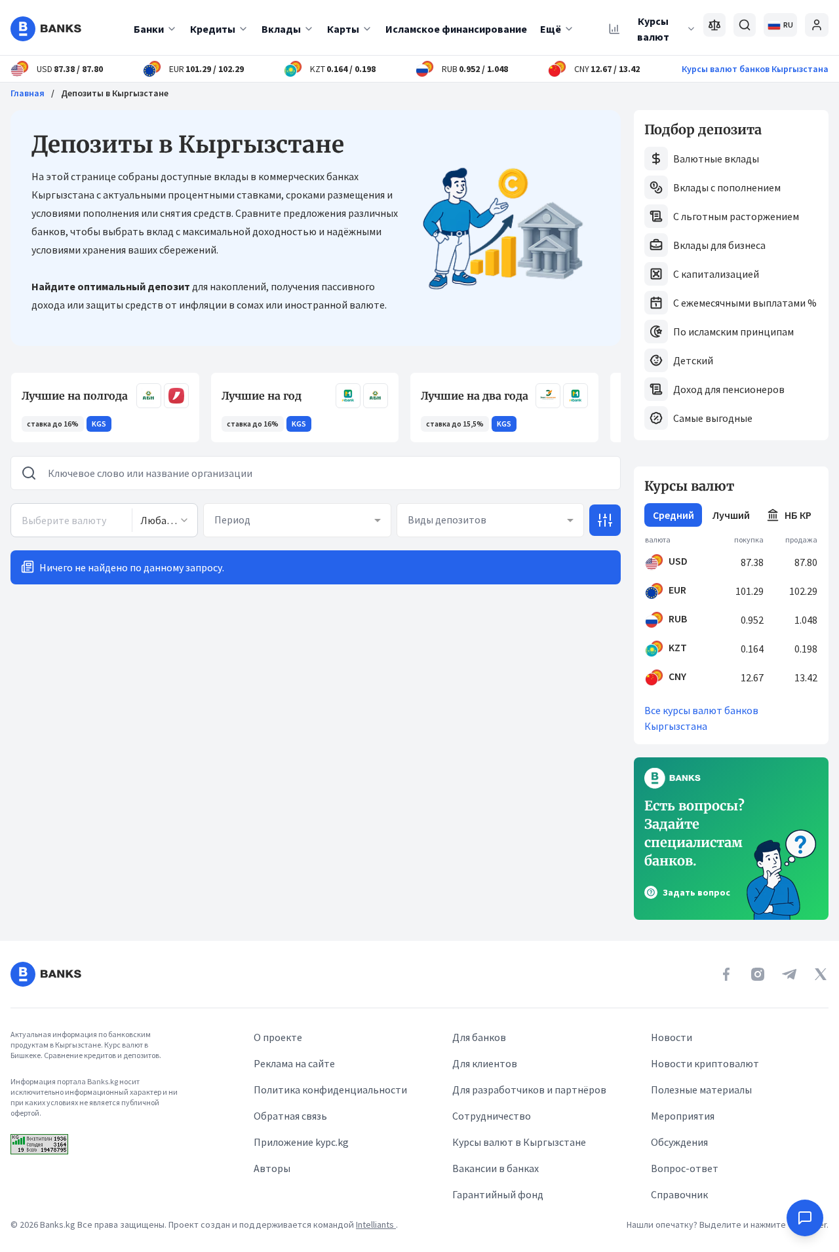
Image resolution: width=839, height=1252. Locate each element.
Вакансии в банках (495, 1168)
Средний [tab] (673, 515)
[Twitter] (821, 974)
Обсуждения (679, 1141)
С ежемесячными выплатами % (745, 302)
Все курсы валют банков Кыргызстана (701, 718)
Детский (693, 360)
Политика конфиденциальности (330, 1089)
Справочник (679, 1194)
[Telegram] (789, 974)
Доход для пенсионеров (729, 389)
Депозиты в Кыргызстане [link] (114, 93)
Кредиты (212, 28)
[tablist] (731, 515)
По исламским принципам (733, 331)
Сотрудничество (491, 1115)
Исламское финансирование (456, 28)
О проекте (278, 1037)
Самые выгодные (712, 418)
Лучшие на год (262, 395)
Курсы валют (653, 28)
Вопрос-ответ (684, 1168)
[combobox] (164, 520)
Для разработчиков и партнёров (529, 1089)
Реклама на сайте (294, 1063)
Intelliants (376, 1224)
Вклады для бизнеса (719, 245)
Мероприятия (682, 1115)
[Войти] (817, 25)
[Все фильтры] (605, 520)
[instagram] (758, 974)
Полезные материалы (701, 1089)
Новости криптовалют (705, 1063)
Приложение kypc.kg (301, 1141)
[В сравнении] (714, 25)
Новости (671, 1037)
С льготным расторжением (736, 216)
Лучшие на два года (474, 395)
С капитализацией (716, 273)
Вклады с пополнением (727, 187)
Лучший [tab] (731, 515)
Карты (343, 28)
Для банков (479, 1037)
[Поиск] (744, 25)
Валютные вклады (716, 158)
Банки (149, 28)
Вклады (281, 28)
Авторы (272, 1168)
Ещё (550, 28)
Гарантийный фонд (497, 1194)
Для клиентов (484, 1063)
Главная (27, 93)
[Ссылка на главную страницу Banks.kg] (45, 28)
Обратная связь (290, 1115)
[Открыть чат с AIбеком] (805, 1218)
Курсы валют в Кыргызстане (519, 1141)
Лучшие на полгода (75, 395)
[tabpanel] (731, 612)
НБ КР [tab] (798, 515)
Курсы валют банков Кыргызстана (755, 69)
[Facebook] (726, 974)
